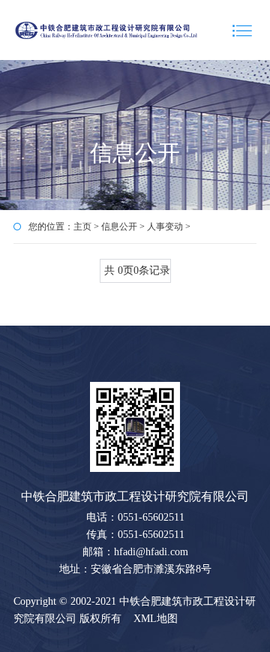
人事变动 (165, 226)
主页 (83, 226)
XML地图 (156, 618)
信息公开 (119, 226)
